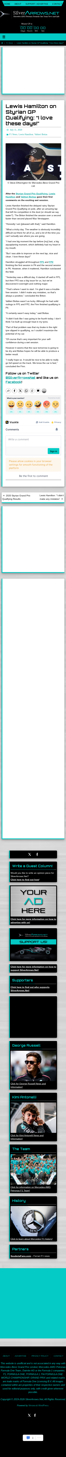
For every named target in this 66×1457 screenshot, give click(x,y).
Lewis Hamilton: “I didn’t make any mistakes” (52, 497)
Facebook (13, 382)
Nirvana (32, 1405)
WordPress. (43, 1405)
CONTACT (57, 4)
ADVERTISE (20, 1356)
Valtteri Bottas (28, 197)
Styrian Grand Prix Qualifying (32, 194)
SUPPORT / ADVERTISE (36, 4)
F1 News (9, 43)
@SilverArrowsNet (20, 377)
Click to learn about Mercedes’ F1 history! (32, 1239)
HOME (7, 4)
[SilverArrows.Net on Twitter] (30, 854)
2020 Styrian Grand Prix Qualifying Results (16, 497)
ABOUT (17, 4)
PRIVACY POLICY (40, 1356)
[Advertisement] (33, 70)
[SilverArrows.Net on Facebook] (37, 854)
